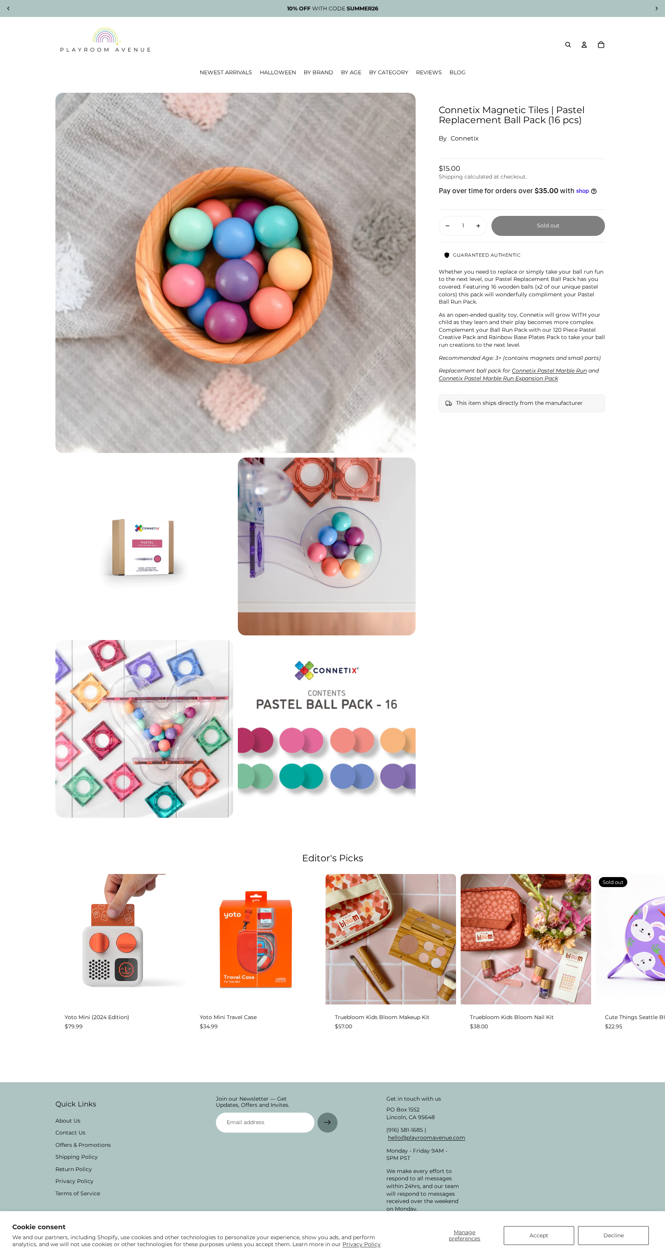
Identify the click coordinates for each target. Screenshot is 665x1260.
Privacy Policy (362, 1244)
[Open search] (568, 44)
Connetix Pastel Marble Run (549, 370)
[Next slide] (656, 8)
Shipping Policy (76, 1156)
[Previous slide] (8, 8)
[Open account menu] (584, 44)
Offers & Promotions (83, 1144)
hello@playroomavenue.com (426, 1137)
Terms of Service (77, 1193)
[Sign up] (327, 1123)
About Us (67, 1120)
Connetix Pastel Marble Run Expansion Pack (498, 378)
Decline (613, 1235)
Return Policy (73, 1169)
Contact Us (70, 1132)
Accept (539, 1235)
